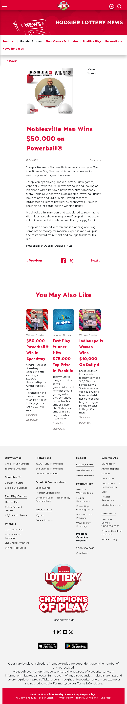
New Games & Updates (62, 41)
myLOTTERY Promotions (49, 463)
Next (94, 260)
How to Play (12, 502)
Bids (104, 491)
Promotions (113, 41)
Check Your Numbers (17, 463)
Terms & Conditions (87, 697)
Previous (36, 260)
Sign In (39, 515)
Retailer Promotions (47, 473)
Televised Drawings (15, 468)
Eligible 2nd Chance (16, 487)
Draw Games (13, 457)
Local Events (43, 487)
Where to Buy (109, 539)
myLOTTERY (44, 509)
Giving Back (108, 463)
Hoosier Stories (31, 41)
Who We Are (110, 457)
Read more (59, 418)
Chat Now (82, 553)
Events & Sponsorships (50, 482)
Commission (108, 478)
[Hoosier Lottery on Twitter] (71, 631)
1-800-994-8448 (85, 548)
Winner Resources (15, 547)
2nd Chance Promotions (49, 468)
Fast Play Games (16, 496)
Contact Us (109, 513)
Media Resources (111, 505)
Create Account (44, 520)
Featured (9, 41)
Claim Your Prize (14, 529)
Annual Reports (110, 468)
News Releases (13, 48)
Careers (106, 473)
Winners (10, 523)
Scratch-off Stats (14, 482)
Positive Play (92, 41)
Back (13, 61)
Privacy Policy (65, 697)
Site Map (106, 697)
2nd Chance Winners (17, 542)
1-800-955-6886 (110, 526)
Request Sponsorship (48, 492)
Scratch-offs (13, 477)
